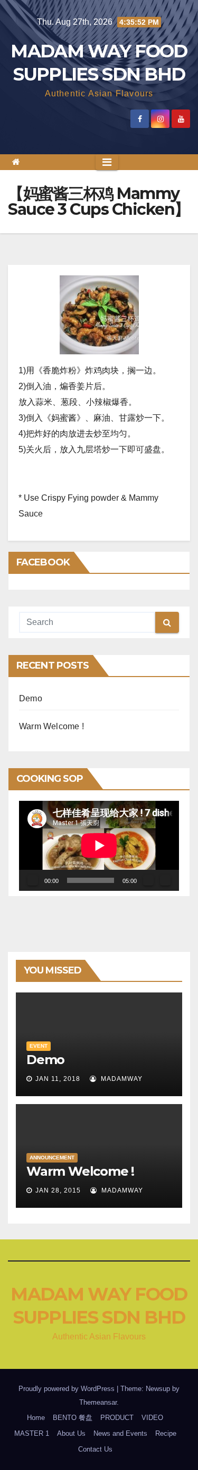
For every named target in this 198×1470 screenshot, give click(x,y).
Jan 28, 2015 (58, 1190)
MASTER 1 (31, 1433)
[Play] (32, 880)
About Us (71, 1433)
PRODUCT (117, 1418)
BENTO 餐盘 (72, 1418)
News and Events (120, 1433)
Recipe (165, 1433)
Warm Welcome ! (51, 726)
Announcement (52, 1157)
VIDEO (152, 1418)
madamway (121, 1078)
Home (36, 1418)
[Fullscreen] (165, 880)
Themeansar (98, 1402)
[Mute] (148, 880)
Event (39, 1046)
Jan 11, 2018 (57, 1078)
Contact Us (95, 1449)
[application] (99, 845)
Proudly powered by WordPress (67, 1389)
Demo (30, 698)
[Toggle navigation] (107, 162)
